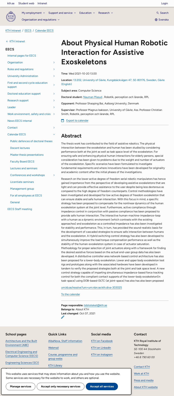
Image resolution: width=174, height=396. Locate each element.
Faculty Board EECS (22, 161)
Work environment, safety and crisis (28, 114)
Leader (11, 107)
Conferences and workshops (27, 175)
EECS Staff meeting (19, 209)
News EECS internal (19, 120)
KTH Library (55, 365)
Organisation (15, 62)
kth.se (10, 3)
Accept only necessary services (60, 386)
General (15, 202)
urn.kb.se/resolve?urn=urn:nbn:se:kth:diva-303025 (91, 287)
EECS (28, 30)
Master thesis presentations (27, 154)
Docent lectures (20, 148)
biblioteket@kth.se (95, 305)
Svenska (164, 19)
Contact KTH (142, 366)
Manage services (20, 386)
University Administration (22, 76)
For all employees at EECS (26, 195)
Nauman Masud (92, 97)
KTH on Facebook (102, 341)
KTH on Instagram (102, 354)
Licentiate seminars (22, 181)
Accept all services (102, 386)
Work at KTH (141, 373)
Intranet (42, 3)
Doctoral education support (24, 93)
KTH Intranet (13, 30)
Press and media (143, 380)
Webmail (53, 347)
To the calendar (70, 294)
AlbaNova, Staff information (65, 341)
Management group (22, 188)
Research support (18, 100)
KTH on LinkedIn (101, 347)
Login (164, 3)
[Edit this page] (62, 317)
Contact (12, 127)
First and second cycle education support (27, 84)
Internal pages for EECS (21, 55)
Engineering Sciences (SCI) (22, 362)
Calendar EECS (44, 30)
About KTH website (146, 387)
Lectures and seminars (23, 168)
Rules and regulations (20, 69)
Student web (26, 3)
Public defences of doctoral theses (31, 141)
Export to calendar (77, 120)
